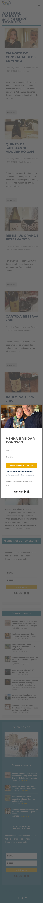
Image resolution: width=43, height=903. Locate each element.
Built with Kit (22, 491)
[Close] (38, 408)
